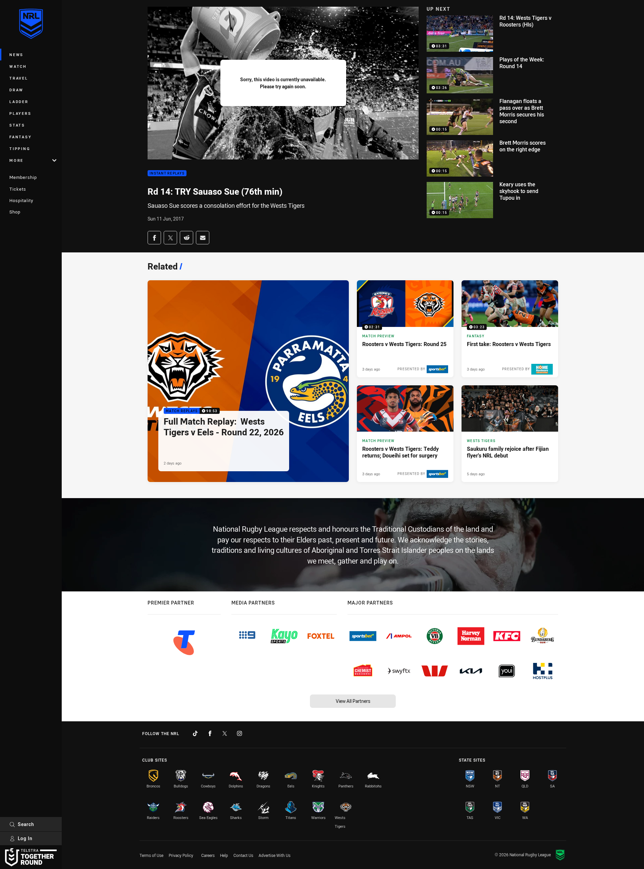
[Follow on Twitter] (224, 733)
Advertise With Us (274, 855)
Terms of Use (151, 855)
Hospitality (21, 200)
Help (224, 855)
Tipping (19, 148)
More (16, 160)
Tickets (17, 189)
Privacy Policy (181, 855)
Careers (208, 855)
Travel (18, 78)
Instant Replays (167, 173)
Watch (18, 66)
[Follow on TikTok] (195, 733)
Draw (16, 89)
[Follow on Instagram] (239, 733)
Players (20, 113)
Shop (14, 212)
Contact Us (243, 855)
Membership (23, 177)
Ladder (19, 101)
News (16, 54)
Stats (17, 125)
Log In (25, 838)
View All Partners (353, 701)
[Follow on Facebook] (210, 733)
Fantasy (20, 136)
